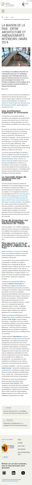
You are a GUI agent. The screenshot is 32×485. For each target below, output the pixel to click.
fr (29, 1)
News (7, 17)
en (28, 1)
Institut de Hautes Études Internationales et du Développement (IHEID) (16, 104)
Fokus (12, 17)
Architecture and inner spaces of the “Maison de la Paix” (17, 19)
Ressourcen (21, 449)
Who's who (21, 446)
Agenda (20, 443)
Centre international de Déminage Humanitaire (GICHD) (15, 201)
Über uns (6, 457)
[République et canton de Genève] (8, 448)
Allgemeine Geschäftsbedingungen (10, 481)
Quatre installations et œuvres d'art (12, 251)
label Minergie (6, 157)
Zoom (27, 63)
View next (8, 407)
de (31, 1)
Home (2, 17)
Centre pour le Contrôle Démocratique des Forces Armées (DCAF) (16, 196)
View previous (9, 420)
